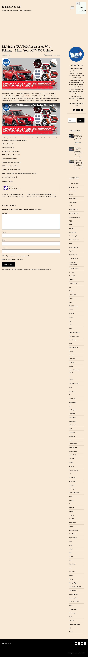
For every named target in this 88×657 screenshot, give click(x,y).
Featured (71, 313)
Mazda (71, 462)
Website (4, 248)
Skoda (70, 545)
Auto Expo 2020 (73, 213)
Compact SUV (73, 283)
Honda (71, 351)
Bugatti (71, 251)
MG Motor (72, 477)
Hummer (71, 355)
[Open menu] (72, 7)
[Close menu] (77, 3)
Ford (70, 328)
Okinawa (71, 500)
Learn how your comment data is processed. (38, 269)
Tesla (70, 568)
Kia (70, 395)
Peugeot (71, 507)
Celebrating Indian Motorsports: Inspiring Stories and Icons (78, 151)
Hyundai (71, 362)
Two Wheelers (73, 590)
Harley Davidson (74, 336)
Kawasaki (72, 391)
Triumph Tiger (73, 583)
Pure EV (71, 519)
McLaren (71, 466)
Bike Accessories (74, 239)
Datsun (71, 291)
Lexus (70, 428)
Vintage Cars (72, 609)
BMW (70, 243)
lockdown (72, 432)
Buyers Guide (73, 254)
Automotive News (74, 217)
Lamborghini (72, 410)
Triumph (71, 579)
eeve (70, 302)
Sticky (70, 549)
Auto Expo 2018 (73, 209)
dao (70, 287)
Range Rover (72, 522)
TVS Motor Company (75, 586)
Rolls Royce (72, 534)
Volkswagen (72, 613)
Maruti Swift (72, 455)
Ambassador (72, 191)
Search (80, 120)
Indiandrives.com (11, 6)
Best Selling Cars (74, 236)
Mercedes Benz (73, 470)
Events (71, 309)
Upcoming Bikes (73, 594)
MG (70, 474)
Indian (71, 366)
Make (70, 440)
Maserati (71, 458)
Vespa (70, 605)
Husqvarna (72, 358)
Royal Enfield (73, 537)
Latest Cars (72, 421)
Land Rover (72, 413)
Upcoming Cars (73, 598)
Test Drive (72, 571)
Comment (5, 213)
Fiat (70, 321)
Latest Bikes (72, 417)
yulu (70, 628)
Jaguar (71, 379)
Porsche (71, 515)
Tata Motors (72, 564)
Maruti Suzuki (73, 451)
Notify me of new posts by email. (13, 259)
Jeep (70, 387)
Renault (71, 526)
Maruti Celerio (73, 443)
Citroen (71, 279)
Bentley (71, 228)
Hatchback (72, 340)
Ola (70, 504)
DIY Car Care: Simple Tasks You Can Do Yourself (78, 137)
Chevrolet (72, 276)
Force (70, 324)
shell (70, 541)
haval (70, 343)
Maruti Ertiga (73, 447)
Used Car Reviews (74, 601)
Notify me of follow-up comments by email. (16, 256)
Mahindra (28, 96)
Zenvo (71, 631)
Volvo (70, 616)
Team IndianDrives (14, 189)
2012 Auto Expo (73, 183)
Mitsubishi (72, 485)
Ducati (71, 298)
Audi (70, 206)
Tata (70, 560)
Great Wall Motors (74, 332)
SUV (70, 553)
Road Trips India (73, 530)
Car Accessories (73, 258)
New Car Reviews (74, 492)
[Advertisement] (44, 29)
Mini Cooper (72, 481)
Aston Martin (73, 198)
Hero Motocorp (73, 347)
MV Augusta (72, 489)
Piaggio (71, 511)
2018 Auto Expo (73, 187)
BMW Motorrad (73, 247)
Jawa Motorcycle (74, 383)
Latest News (72, 425)
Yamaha (71, 620)
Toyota (71, 575)
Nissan (71, 496)
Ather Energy (73, 202)
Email (4, 240)
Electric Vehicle (73, 306)
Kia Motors (72, 398)
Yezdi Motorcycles (74, 624)
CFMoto (71, 272)
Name (4, 232)
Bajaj (70, 221)
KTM (70, 406)
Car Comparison (74, 268)
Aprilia (71, 194)
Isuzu (70, 376)
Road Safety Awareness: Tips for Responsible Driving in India (78, 163)
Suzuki (71, 556)
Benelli (71, 224)
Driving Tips (72, 294)
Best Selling (72, 232)
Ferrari (71, 317)
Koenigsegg (72, 402)
